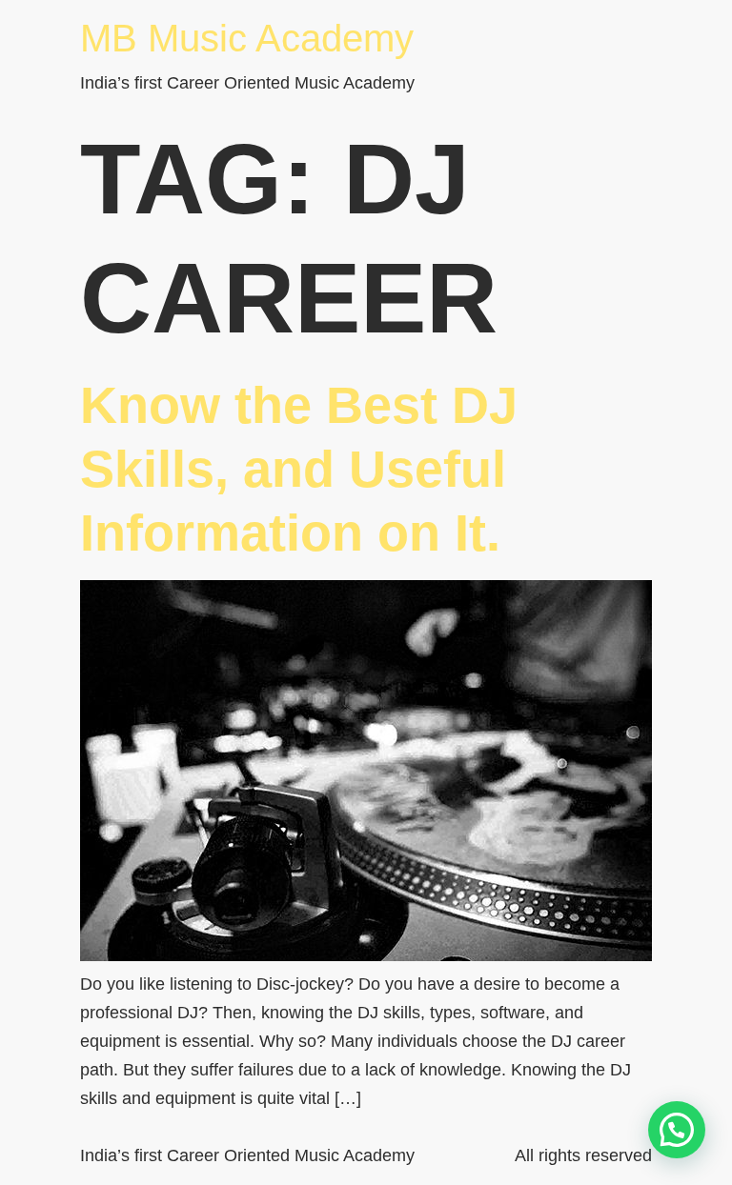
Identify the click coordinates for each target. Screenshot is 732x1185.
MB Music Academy (247, 38)
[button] (676, 1129)
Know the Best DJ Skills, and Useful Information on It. (299, 468)
